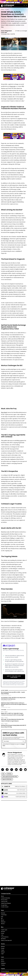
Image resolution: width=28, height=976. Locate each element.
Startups (3, 951)
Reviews (3, 931)
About (2, 896)
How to (2, 961)
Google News (4, 905)
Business (3, 913)
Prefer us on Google (22, 31)
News (2, 9)
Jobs (2, 935)
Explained (3, 963)
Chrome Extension (5, 971)
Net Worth (3, 938)
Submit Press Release (6, 903)
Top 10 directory (4, 936)
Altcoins (3, 923)
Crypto (7, 9)
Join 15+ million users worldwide (14, 676)
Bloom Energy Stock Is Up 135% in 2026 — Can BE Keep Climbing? (13, 693)
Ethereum (3, 921)
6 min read (4, 32)
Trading (3, 965)
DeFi (2, 916)
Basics (2, 959)
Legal (2, 953)
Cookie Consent (4, 906)
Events (2, 933)
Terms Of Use (4, 901)
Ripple (6, 711)
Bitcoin (2, 920)
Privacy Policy (4, 899)
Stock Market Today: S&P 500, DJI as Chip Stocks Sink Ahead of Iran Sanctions (13, 698)
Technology (4, 914)
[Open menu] (26, 5)
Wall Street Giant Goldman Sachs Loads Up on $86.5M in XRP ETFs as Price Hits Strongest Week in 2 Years (14, 704)
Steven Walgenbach (6, 31)
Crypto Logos (4, 929)
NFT (2, 918)
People (2, 948)
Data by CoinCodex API (6, 940)
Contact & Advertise (5, 898)
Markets (3, 946)
